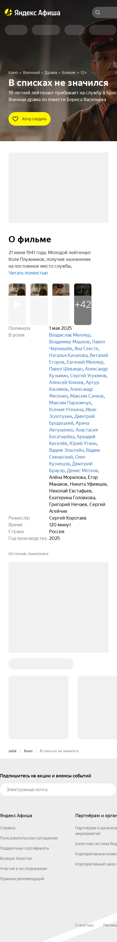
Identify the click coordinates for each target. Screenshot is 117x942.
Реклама (110, 925)
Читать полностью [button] (28, 273)
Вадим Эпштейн (66, 450)
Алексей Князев (66, 382)
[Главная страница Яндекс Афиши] (8, 12)
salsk (12, 751)
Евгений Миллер (85, 362)
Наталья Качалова (68, 355)
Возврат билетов (16, 858)
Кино (28, 751)
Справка (7, 828)
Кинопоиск (38, 553)
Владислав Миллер (69, 335)
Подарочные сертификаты (24, 848)
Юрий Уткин (83, 443)
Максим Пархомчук (70, 402)
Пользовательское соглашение (29, 838)
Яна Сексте (86, 348)
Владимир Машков (69, 341)
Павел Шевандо (66, 369)
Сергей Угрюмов (88, 375)
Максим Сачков (87, 396)
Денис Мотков (82, 470)
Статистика (84, 925)
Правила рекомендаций (22, 878)
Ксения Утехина (66, 409)
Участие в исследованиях (23, 868)
